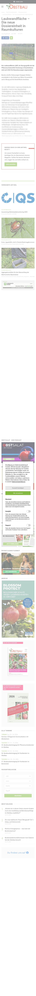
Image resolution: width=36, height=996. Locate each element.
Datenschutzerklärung (18, 481)
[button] (18, 488)
